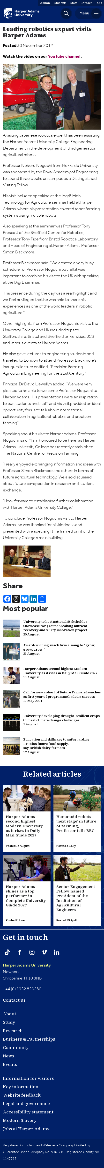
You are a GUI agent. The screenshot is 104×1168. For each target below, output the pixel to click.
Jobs (99, 3)
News (8, 1056)
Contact (86, 3)
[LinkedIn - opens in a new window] (57, 952)
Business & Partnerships (29, 1039)
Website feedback (22, 1095)
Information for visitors (28, 1078)
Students (60, 3)
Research (13, 1031)
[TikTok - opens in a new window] (7, 952)
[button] (66, 13)
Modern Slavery (20, 1120)
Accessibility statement (28, 1112)
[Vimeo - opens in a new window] (44, 952)
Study (9, 1022)
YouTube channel (64, 56)
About (9, 1014)
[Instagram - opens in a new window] (32, 952)
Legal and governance (26, 1103)
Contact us (14, 1000)
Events (10, 1064)
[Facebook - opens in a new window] (20, 952)
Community (16, 1047)
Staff (73, 3)
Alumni (45, 3)
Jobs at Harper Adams (26, 1129)
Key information (20, 1087)
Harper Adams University (27, 965)
